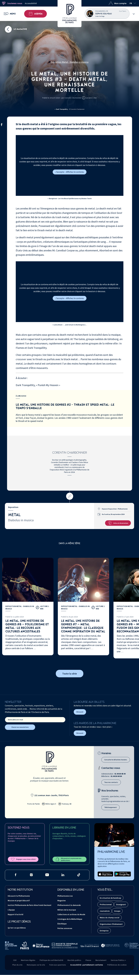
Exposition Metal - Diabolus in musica (69, 62)
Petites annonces (64, 928)
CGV (15, 960)
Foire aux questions (57, 965)
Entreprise (104, 930)
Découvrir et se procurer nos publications (71, 859)
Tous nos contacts (111, 782)
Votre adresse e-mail (15, 720)
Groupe (117, 911)
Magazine (61, 900)
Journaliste (105, 911)
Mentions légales (28, 960)
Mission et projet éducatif (19, 900)
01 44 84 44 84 (116, 776)
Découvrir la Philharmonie (19, 896)
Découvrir (79, 712)
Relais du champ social (109, 917)
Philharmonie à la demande (69, 905)
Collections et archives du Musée (71, 914)
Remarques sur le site (36, 965)
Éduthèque (62, 923)
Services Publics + (118, 960)
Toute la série (69, 673)
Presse (88, 960)
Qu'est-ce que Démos (17, 928)
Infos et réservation (120, 523)
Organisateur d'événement (111, 924)
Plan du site (17, 965)
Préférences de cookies (117, 965)
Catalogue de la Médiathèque (69, 919)
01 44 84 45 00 (120, 774)
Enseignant (121, 904)
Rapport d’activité (15, 914)
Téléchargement (110, 807)
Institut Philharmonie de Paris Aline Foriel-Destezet (29, 905)
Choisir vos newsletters (20, 727)
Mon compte (120, 3)
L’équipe (11, 910)
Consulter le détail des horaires (115, 760)
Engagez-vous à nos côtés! (26, 859)
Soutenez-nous (14, 3)
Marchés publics (74, 960)
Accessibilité (31, 3)
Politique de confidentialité (51, 960)
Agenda (38, 14)
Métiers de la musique (66, 910)
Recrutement (100, 960)
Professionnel (106, 904)
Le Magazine (20, 29)
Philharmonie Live (65, 896)
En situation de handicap (110, 898)
